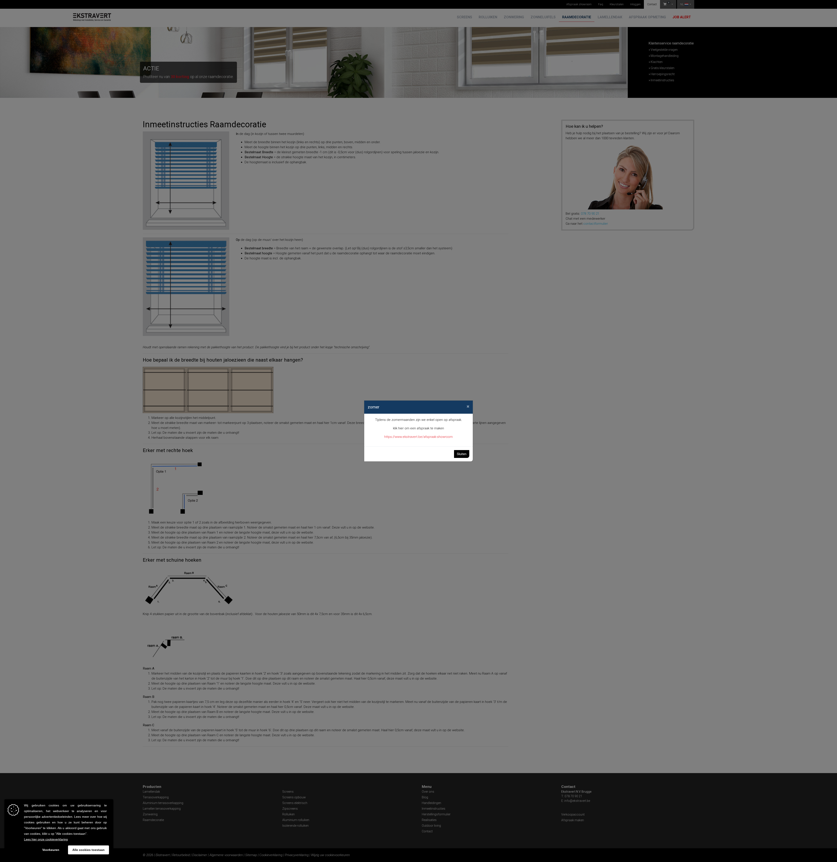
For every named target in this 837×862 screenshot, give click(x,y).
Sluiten (461, 454)
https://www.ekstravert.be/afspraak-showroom (418, 437)
